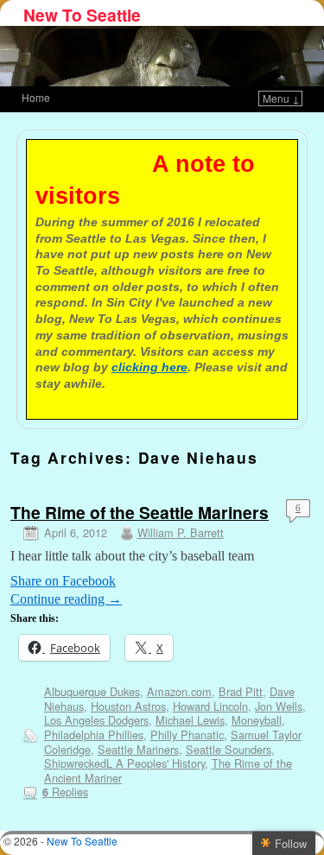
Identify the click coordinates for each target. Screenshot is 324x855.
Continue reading (66, 599)
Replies (65, 791)
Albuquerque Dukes (92, 691)
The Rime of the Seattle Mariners (139, 512)
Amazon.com (179, 691)
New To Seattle (82, 15)
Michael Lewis (190, 720)
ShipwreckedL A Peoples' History (124, 763)
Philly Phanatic (187, 734)
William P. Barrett (180, 532)
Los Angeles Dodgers (96, 720)
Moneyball (257, 720)
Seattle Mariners (138, 749)
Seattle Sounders (228, 749)
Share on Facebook (63, 580)
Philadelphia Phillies (93, 734)
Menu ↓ (281, 98)
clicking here (149, 367)
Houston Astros (128, 706)
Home (36, 97)
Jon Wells (278, 706)
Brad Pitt (241, 691)
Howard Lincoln (210, 706)
